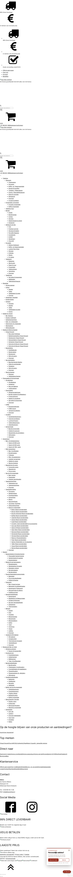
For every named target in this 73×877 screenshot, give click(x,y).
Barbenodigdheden (11, 663)
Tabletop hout (10, 208)
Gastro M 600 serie (14, 443)
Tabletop (5, 178)
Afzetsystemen (10, 285)
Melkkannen (12, 659)
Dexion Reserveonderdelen (19, 519)
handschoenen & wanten (16, 558)
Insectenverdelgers (14, 418)
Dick (10, 612)
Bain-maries (12, 475)
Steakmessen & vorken (15, 221)
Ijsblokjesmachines (11, 319)
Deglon (11, 610)
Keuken (5, 552)
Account (5, 74)
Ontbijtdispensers (14, 689)
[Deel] (3, 874)
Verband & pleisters (14, 410)
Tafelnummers (13, 269)
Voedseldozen (13, 643)
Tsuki (10, 624)
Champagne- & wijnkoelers (16, 667)
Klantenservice (14, 125)
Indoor (7, 287)
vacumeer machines (14, 503)
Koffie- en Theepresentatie (16, 186)
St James (11, 257)
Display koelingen (11, 317)
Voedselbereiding (11, 489)
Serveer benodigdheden (16, 602)
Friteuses (11, 455)
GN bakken (12, 637)
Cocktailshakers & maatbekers (17, 669)
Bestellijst (5, 76)
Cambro (11, 713)
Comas (11, 216)
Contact (20, 125)
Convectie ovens (13, 467)
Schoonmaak (9, 427)
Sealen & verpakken (14, 398)
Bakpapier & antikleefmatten (17, 586)
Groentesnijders (13, 495)
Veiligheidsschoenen (14, 376)
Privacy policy (19, 854)
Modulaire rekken (14, 568)
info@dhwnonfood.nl (9, 792)
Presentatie (12, 267)
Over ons (5, 72)
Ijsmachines (12, 497)
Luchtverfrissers (13, 420)
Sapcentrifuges (13, 501)
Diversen (11, 198)
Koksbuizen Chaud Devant (16, 338)
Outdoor (8, 301)
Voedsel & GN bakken (12, 635)
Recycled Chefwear (14, 334)
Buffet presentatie (14, 697)
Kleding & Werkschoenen (10, 330)
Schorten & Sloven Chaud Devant (18, 344)
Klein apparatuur (10, 449)
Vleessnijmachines (14, 505)
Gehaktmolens (13, 493)
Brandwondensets (14, 406)
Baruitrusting (12, 665)
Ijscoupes (11, 184)
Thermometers (13, 606)
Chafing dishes (13, 693)
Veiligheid (11, 685)
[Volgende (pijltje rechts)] (2, 876)
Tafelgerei (9, 259)
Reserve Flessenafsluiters (18, 538)
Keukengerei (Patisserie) (16, 588)
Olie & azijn (12, 263)
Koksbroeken (12, 352)
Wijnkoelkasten (10, 328)
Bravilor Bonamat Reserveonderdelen (22, 513)
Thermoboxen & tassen (15, 641)
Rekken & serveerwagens (13, 562)
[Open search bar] (0, 106)
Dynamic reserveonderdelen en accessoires (24, 523)
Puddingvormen (13, 592)
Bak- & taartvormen (14, 584)
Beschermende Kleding (15, 362)
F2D (10, 227)
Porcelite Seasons (14, 233)
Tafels (10, 291)
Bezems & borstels (14, 429)
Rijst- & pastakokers (14, 457)
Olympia (11, 219)
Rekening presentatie (15, 707)
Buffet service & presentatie (14, 687)
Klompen (11, 374)
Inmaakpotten (13, 639)
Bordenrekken (13, 572)
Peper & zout (12, 265)
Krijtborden (12, 703)
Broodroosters (13, 453)
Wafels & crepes (13, 461)
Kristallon (11, 719)
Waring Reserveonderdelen (19, 548)
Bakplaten (11, 576)
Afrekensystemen (11, 649)
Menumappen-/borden (12, 699)
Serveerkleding (10, 360)
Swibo (10, 622)
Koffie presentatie (14, 206)
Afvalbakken (12, 382)
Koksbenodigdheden (12, 594)
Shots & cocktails (14, 194)
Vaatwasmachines (11, 481)
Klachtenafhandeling (15, 769)
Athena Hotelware (14, 245)
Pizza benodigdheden (15, 578)
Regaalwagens (13, 564)
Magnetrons (12, 469)
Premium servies (13, 229)
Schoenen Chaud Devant (16, 342)
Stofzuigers (12, 435)
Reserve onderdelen (14, 507)
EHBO (7, 404)
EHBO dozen (12, 408)
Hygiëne (8, 414)
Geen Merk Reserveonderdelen (20, 530)
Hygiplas (11, 614)
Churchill (11, 241)
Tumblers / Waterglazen (16, 190)
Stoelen (11, 289)
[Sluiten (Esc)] (5, 874)
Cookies (27, 854)
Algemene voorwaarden (7, 854)
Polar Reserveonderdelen (18, 540)
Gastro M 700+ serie (15, 447)
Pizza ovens (12, 471)
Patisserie (8, 582)
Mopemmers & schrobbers (16, 433)
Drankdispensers (14, 655)
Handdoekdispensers (15, 416)
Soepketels (12, 477)
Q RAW (11, 237)
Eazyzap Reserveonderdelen (19, 526)
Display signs (12, 701)
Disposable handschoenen (16, 556)
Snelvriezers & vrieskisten (13, 324)
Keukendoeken (13, 560)
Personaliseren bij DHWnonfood (52, 754)
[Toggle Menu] (0, 175)
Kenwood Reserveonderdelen (20, 532)
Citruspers (12, 491)
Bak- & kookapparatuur (12, 441)
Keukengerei (12, 596)
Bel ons (64, 860)
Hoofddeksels (13, 350)
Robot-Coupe (30, 743)
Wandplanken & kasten (15, 566)
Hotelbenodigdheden (12, 677)
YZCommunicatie (10, 858)
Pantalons (11, 366)
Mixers (10, 499)
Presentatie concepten (12, 202)
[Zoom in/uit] (0, 874)
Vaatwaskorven (13, 483)
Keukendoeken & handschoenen (15, 554)
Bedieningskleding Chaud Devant (18, 336)
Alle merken (43, 743)
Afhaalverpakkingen (14, 392)
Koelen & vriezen (8, 313)
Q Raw (25, 743)
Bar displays (9, 315)
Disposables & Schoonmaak (11, 378)
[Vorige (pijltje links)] (0, 876)
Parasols (11, 303)
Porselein (8, 243)
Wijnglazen (12, 196)
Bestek (8, 210)
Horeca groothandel (17, 754)
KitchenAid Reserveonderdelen (20, 534)
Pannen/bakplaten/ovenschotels (15, 574)
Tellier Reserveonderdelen (19, 544)
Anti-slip (11, 711)
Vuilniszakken (13, 388)
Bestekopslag (12, 214)
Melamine (11, 261)
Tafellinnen (9, 275)
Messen (8, 608)
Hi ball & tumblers (14, 200)
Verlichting (12, 271)
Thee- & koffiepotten (15, 661)
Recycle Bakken (13, 386)
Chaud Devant (10, 332)
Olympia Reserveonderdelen (19, 536)
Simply (10, 255)
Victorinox (11, 626)
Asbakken (11, 384)
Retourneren (24, 769)
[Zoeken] (1, 110)
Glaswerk (8, 180)
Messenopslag (13, 616)
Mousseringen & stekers (16, 590)
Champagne (12, 182)
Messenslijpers (13, 620)
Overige (11, 295)
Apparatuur (6, 439)
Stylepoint (11, 223)
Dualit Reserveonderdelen (19, 521)
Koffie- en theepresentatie (16, 247)
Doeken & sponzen (14, 431)
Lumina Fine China (14, 249)
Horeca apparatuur (28, 754)
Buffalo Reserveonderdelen (19, 515)
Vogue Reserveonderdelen (19, 546)
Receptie (11, 683)
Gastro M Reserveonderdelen (20, 528)
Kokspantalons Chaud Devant (17, 340)
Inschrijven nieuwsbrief (6, 732)
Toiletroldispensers (14, 422)
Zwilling (11, 631)
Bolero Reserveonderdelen (19, 509)
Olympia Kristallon (14, 231)
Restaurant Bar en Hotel (10, 647)
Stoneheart (12, 239)
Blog (7, 756)
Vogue (10, 629)
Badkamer (12, 679)
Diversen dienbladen (15, 715)
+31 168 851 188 (5, 125)
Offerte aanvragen (8, 70)
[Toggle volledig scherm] (2, 874)
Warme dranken (13, 463)
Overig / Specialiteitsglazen (17, 192)
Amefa (10, 212)
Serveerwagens (13, 570)
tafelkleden (12, 279)
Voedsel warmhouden (15, 479)
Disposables (9, 390)
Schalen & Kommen (14, 600)
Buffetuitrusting (13, 695)
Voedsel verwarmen (14, 459)
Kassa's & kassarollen (15, 651)
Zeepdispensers (13, 425)
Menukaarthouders (14, 705)
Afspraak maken (53, 860)
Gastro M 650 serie (14, 445)
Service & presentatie (12, 473)
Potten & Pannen (13, 580)
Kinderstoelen (10, 299)
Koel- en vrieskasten (12, 322)
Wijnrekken (12, 675)
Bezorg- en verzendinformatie (34, 767)
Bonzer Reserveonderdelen (19, 511)
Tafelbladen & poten (14, 293)
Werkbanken (9, 326)
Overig (10, 311)
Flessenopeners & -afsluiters (17, 673)
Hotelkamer (12, 681)
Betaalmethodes (21, 767)
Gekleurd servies (11, 225)
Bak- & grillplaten (14, 451)
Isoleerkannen (13, 657)
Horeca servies (38, 754)
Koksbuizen (12, 354)
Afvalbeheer (9, 380)
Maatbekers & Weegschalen (17, 598)
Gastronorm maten (5, 754)
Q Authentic (12, 235)
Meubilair (5, 283)
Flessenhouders (13, 671)
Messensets (12, 618)
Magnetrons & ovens (12, 465)
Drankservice (10, 653)
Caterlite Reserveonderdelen (19, 517)
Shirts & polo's (13, 356)
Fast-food (11, 717)
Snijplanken (12, 604)
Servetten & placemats (15, 277)
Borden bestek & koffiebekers (17, 394)
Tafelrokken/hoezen (14, 281)
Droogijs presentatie (14, 204)
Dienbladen (9, 709)
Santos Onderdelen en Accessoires (21, 542)
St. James (37, 743)
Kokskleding (9, 348)
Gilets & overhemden (15, 364)
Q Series (11, 253)
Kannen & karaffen (14, 188)
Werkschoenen (10, 372)
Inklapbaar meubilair (12, 297)
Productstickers (13, 396)
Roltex (10, 721)
